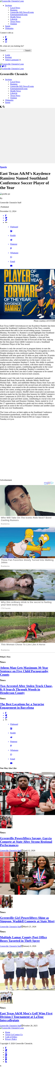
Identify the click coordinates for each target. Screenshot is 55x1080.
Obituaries (9, 28)
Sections (8, 5)
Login (7, 55)
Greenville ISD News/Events (22, 12)
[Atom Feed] (6, 1059)
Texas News (15, 21)
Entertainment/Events (19, 15)
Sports (7, 26)
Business (13, 10)
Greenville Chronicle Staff (10, 850)
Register (8, 57)
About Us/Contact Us (14, 1034)
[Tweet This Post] (30, 218)
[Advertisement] (27, 135)
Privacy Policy (11, 1039)
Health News (15, 17)
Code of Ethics (11, 1037)
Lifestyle (13, 19)
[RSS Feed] (6, 1062)
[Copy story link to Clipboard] (30, 220)
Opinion (13, 24)
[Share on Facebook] (30, 215)
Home (7, 1032)
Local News (15, 8)
